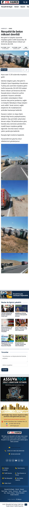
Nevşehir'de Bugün (6, 7)
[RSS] (22, 460)
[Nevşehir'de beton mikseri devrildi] (14, 59)
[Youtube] (16, 460)
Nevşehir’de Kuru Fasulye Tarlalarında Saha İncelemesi (20, 344)
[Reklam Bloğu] (14, 389)
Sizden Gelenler (14, 494)
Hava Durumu (21, 468)
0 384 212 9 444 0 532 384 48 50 (15, 451)
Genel (10, 28)
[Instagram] (13, 460)
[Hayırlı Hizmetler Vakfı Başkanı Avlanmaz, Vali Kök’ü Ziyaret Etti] (21, 322)
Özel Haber (4, 491)
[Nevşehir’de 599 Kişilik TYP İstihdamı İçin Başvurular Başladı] (7, 338)
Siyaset (22, 7)
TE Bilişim (18, 499)
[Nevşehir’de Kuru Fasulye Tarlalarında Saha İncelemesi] (21, 338)
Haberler (4, 28)
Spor (20, 491)
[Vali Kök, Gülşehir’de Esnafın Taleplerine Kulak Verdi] (7, 308)
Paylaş (5, 69)
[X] (10, 460)
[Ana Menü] (26, 2)
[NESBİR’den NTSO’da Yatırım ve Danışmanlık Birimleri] (21, 308)
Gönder (4, 370)
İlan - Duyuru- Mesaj (9, 493)
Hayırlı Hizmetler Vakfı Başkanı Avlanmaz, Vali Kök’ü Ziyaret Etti (21, 329)
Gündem (24, 491)
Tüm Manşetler (8, 478)
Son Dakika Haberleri (19, 479)
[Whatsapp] (19, 460)
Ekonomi (15, 491)
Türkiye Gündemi (19, 493)
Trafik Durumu (8, 473)
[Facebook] (7, 460)
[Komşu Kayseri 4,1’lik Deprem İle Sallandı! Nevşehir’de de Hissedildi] (7, 322)
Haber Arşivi (7, 483)
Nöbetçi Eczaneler (5, 469)
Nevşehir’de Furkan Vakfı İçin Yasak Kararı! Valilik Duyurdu (14, 505)
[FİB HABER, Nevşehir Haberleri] (10, 2)
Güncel (16, 7)
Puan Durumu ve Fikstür (20, 474)
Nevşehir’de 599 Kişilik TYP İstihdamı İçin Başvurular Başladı (7, 344)
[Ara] (24, 2)
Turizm (10, 491)
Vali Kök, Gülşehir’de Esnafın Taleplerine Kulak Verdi (6, 315)
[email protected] (15, 447)
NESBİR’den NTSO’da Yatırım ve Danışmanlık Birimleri (21, 315)
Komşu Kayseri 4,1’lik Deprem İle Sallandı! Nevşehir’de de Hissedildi (6, 329)
